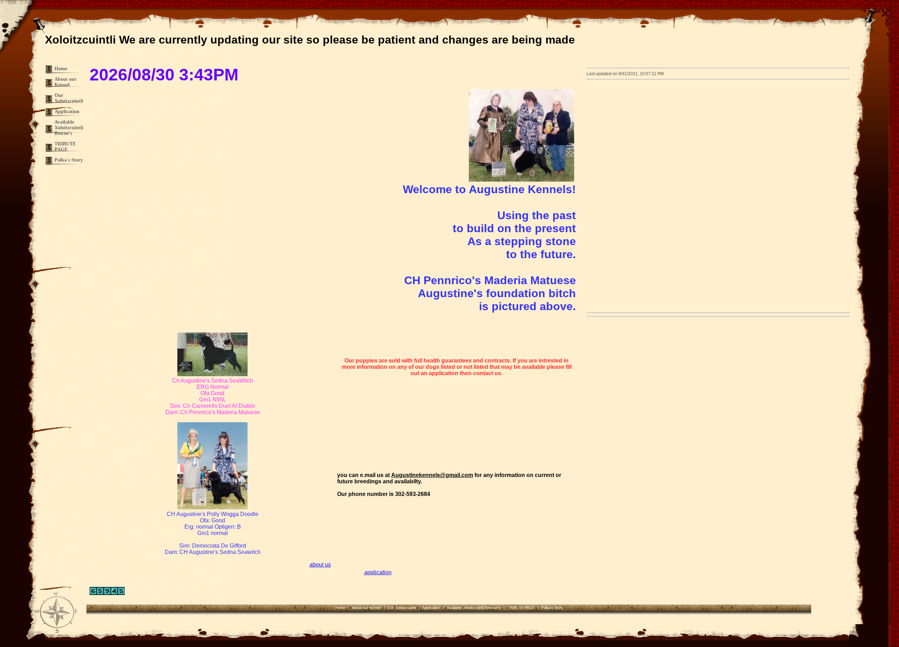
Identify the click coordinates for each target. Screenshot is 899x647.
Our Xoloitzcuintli (68, 98)
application (378, 572)
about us (320, 565)
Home (60, 68)
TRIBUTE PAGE (65, 146)
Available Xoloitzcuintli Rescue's (68, 127)
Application (66, 111)
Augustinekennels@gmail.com (432, 475)
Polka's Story (68, 160)
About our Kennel (65, 82)
